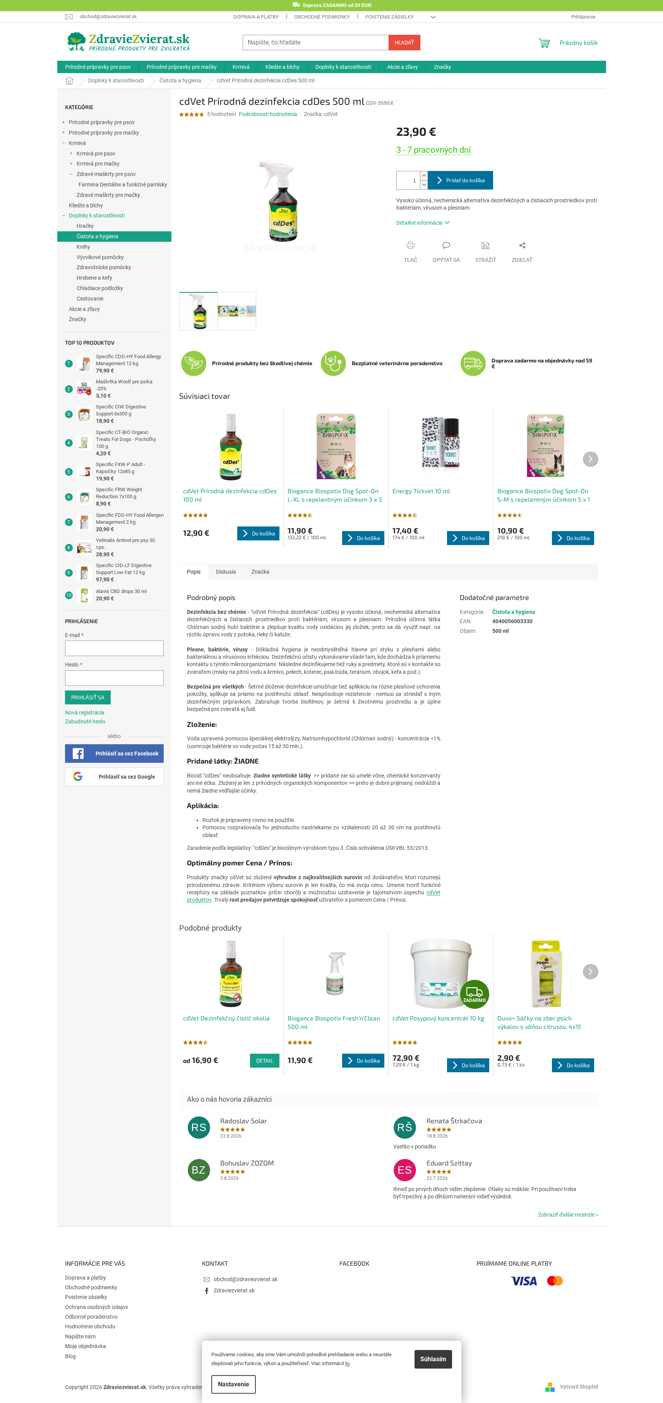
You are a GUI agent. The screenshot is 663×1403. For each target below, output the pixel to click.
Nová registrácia (85, 712)
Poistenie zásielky (389, 17)
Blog (70, 1356)
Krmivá (77, 143)
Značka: (321, 114)
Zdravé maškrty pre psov (106, 174)
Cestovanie (90, 299)
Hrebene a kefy (94, 278)
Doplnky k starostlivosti (97, 215)
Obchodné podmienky (322, 17)
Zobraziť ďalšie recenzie (566, 1215)
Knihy (83, 247)
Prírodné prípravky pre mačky (104, 133)
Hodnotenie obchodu (90, 1326)
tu (347, 1363)
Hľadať (404, 42)
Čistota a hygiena (97, 236)
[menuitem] (98, 67)
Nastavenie (233, 1384)
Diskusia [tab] (226, 572)
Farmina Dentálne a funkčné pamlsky (123, 184)
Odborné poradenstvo (91, 1317)
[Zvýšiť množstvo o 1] (424, 175)
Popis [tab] (193, 572)
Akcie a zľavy (84, 309)
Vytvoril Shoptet (579, 1387)
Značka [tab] (260, 572)
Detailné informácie (419, 223)
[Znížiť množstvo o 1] (424, 184)
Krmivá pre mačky (98, 164)
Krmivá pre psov (96, 153)
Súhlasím (433, 1359)
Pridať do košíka (465, 180)
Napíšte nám (80, 1336)
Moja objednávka (85, 1346)
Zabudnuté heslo (85, 721)
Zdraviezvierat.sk (234, 1290)
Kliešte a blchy (86, 205)
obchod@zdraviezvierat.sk (246, 1279)
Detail (264, 1060)
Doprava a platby (256, 17)
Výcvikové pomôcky (100, 257)
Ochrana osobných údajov (96, 1307)
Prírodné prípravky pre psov (102, 122)
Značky (77, 319)
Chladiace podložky (100, 288)
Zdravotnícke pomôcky (104, 267)
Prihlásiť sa (88, 697)
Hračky (85, 226)
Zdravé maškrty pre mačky (108, 195)
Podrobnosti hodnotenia (268, 114)
